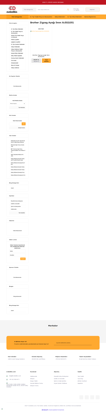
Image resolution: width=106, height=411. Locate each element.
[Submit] (87, 342)
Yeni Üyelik (81, 376)
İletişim (32, 378)
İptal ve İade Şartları (60, 381)
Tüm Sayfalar (21, 212)
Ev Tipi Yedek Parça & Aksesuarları (41, 17)
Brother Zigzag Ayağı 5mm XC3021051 (41, 55)
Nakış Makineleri (60, 17)
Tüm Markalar (21, 107)
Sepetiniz (80, 383)
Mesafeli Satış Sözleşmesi (61, 376)
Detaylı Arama (21, 127)
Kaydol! (23, 258)
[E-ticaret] (52, 410)
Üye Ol (77, 10)
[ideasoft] (45, 410)
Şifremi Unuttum (82, 381)
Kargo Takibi (33, 381)
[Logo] (11, 9)
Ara (23, 123)
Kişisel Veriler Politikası (60, 383)
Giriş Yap (76, 9)
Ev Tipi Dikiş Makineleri (75, 17)
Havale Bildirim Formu (36, 383)
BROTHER (41, 29)
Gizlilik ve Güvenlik (59, 378)
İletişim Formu (34, 385)
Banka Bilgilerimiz (90, 17)
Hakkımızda (33, 376)
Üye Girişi (80, 378)
